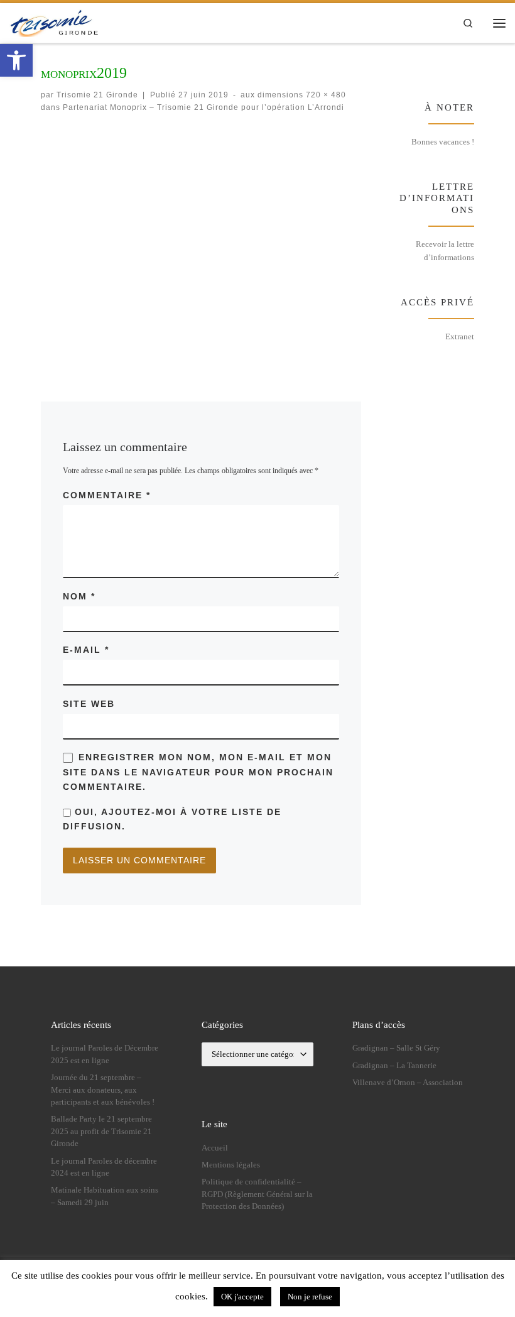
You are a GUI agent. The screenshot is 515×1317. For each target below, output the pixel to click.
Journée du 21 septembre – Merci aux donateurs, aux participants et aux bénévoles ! (102, 1090)
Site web (89, 704)
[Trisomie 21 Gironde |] (55, 21)
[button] (16, 60)
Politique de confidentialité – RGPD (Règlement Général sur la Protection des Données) (257, 1194)
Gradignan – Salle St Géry (396, 1048)
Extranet (459, 336)
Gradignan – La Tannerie (394, 1065)
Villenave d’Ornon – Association (407, 1082)
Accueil (215, 1148)
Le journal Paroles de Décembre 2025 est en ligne (104, 1054)
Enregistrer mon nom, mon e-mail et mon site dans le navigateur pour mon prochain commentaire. (198, 771)
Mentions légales (231, 1165)
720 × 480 (324, 94)
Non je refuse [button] (310, 1296)
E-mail (86, 650)
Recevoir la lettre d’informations (445, 250)
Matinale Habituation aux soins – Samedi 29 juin (104, 1196)
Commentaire (107, 495)
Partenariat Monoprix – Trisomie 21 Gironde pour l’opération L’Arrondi (202, 107)
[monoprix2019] (201, 247)
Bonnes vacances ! (442, 141)
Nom (79, 596)
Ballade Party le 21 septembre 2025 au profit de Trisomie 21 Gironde (101, 1131)
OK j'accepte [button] (242, 1296)
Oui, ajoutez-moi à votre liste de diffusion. (172, 819)
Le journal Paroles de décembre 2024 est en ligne (104, 1167)
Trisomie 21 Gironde (97, 94)
